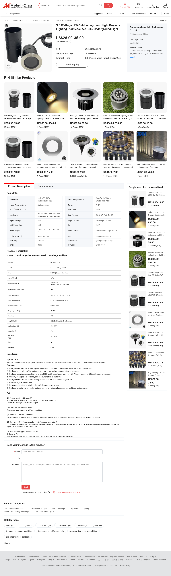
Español (31, 560)
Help (122, 13)
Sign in (165, 7)
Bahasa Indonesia (159, 560)
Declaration (113, 565)
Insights (153, 557)
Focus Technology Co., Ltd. (68, 565)
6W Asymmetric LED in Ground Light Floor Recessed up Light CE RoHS (156, 233)
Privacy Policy (125, 565)
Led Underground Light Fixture (89, 525)
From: (17, 451)
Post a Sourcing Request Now (66, 492)
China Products (33, 557)
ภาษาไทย (129, 560)
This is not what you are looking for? (36, 492)
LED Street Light (58, 508)
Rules (166, 13)
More (132, 57)
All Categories (12, 13)
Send (26, 487)
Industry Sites (103, 557)
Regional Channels (117, 557)
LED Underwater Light (38, 508)
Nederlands (90, 560)
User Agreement (100, 565)
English (23, 560)
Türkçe (137, 560)
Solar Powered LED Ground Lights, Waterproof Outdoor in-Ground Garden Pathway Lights (156, 333)
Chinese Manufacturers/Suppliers (54, 557)
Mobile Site (143, 557)
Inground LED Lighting (80, 508)
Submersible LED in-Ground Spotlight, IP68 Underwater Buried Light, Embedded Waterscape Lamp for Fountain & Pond (156, 213)
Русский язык (62, 560)
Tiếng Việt (146, 560)
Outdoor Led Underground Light (19, 531)
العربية (100, 560)
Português (41, 560)
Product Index (132, 557)
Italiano (72, 560)
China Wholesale (75, 557)
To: (19, 458)
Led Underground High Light (18, 537)
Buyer (109, 13)
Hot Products (20, 557)
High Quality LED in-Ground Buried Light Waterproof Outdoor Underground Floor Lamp (156, 374)
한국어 (107, 560)
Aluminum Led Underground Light (83, 531)
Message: (15, 464)
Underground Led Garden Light (51, 531)
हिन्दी (121, 560)
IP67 (98, 209)
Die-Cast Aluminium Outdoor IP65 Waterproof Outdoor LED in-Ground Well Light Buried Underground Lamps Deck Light (156, 353)
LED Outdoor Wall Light (13, 508)
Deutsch (81, 560)
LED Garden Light (64, 525)
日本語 (114, 560)
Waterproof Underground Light (17, 511)
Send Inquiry (72, 64)
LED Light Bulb (26, 525)
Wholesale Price (89, 557)
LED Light (10, 525)
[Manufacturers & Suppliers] (17, 5)
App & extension (137, 13)
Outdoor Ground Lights (44, 511)
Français (51, 560)
